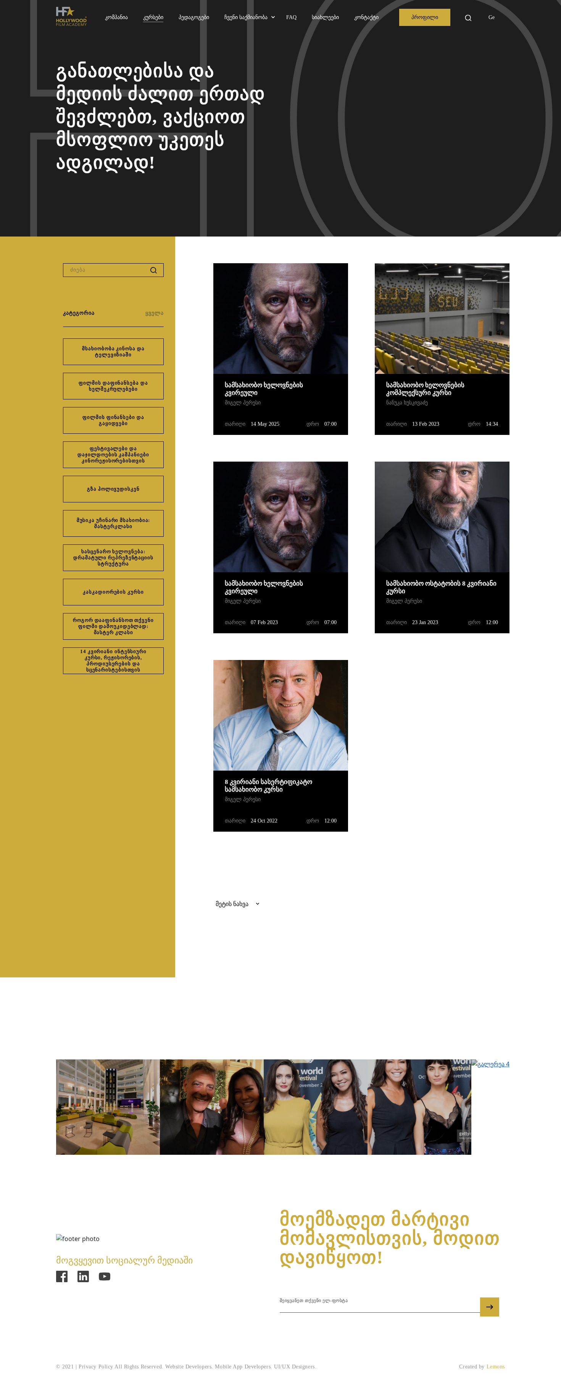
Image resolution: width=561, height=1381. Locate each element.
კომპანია (116, 17)
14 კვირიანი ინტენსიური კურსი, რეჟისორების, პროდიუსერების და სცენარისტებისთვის (113, 661)
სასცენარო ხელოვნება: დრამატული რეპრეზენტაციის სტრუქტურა (113, 558)
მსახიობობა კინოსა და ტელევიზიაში (113, 351)
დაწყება (430, 18)
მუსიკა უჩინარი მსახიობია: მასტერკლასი (113, 523)
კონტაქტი (366, 17)
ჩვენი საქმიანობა (246, 17)
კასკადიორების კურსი (113, 592)
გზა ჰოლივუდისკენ (113, 489)
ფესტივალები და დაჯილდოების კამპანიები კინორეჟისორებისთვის (113, 455)
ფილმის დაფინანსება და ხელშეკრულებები (113, 386)
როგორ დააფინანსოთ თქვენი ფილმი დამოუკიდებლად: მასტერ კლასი (113, 626)
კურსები (153, 17)
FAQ (291, 17)
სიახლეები (325, 17)
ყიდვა (254, 393)
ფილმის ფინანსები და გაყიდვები (113, 420)
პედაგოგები (194, 17)
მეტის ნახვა (307, 393)
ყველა (154, 313)
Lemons (496, 1367)
